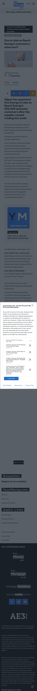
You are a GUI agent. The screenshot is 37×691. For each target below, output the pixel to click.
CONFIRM (11, 378)
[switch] (29, 345)
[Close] (33, 306)
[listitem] (18, 340)
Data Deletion (7, 385)
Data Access (18, 385)
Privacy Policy (29, 385)
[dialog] (18, 345)
